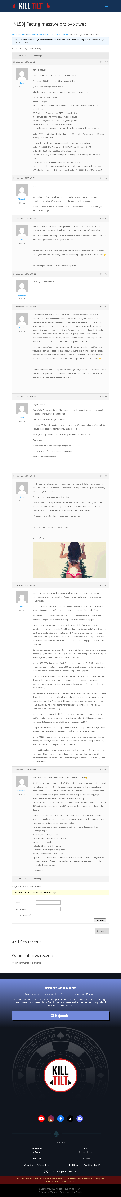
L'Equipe (85, 1158)
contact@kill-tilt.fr (63, 1171)
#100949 (104, 62)
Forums (22, 34)
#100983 (104, 218)
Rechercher (102, 931)
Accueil (15, 34)
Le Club (36, 1158)
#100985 (104, 307)
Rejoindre (62, 1016)
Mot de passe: (21, 909)
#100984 (104, 274)
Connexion (100, 920)
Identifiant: (19, 902)
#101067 (104, 769)
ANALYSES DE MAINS (35, 34)
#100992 (104, 476)
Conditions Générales (36, 1165)
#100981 (104, 178)
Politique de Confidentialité (84, 1165)
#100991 (104, 396)
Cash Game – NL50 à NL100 (56, 34)
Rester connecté (24, 915)
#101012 (104, 585)
